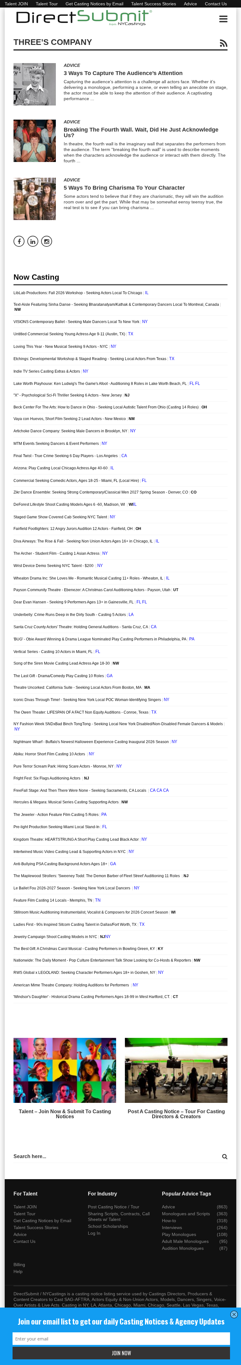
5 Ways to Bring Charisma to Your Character (124, 188)
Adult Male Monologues (185, 1241)
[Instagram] (46, 241)
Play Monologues (179, 1234)
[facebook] (18, 241)
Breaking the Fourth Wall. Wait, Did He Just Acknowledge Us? (141, 132)
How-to (169, 1220)
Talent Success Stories (153, 3)
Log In (94, 1233)
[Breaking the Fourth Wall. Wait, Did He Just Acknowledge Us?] (34, 141)
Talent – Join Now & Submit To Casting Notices (65, 1114)
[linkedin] (32, 241)
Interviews (172, 1227)
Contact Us (216, 3)
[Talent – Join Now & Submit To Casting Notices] (64, 1070)
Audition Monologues (183, 1248)
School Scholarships (108, 1226)
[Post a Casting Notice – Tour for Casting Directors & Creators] (176, 1070)
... (92, 98)
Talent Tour (47, 3)
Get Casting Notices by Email (94, 3)
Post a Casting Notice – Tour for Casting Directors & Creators (176, 1114)
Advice (190, 3)
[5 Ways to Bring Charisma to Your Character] (34, 199)
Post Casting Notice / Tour (113, 1206)
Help (18, 1271)
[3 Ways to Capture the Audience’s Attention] (34, 84)
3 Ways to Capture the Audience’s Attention (123, 73)
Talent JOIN (16, 3)
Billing (19, 1264)
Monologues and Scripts (186, 1213)
